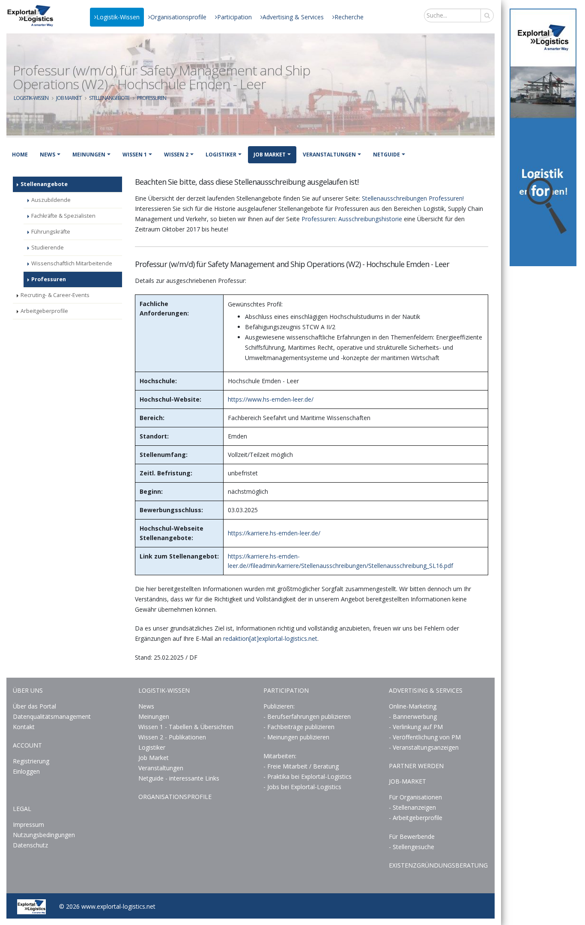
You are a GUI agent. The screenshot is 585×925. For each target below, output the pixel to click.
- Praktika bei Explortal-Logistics (307, 776)
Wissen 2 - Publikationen (172, 737)
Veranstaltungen (329, 154)
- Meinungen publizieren (296, 737)
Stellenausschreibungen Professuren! (413, 198)
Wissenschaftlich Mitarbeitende (71, 263)
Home (20, 154)
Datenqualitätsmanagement (52, 716)
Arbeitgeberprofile (44, 311)
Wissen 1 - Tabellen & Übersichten (186, 727)
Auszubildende (51, 200)
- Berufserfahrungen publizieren (307, 716)
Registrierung (31, 761)
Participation (234, 17)
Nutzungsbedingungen (44, 835)
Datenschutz (30, 845)
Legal (22, 809)
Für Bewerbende (412, 836)
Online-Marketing (412, 706)
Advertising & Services (293, 17)
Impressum (28, 824)
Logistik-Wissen (118, 17)
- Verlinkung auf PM (416, 727)
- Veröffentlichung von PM (425, 737)
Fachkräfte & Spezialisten (63, 215)
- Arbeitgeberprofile (415, 818)
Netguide (386, 154)
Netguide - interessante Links (178, 778)
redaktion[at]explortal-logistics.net (270, 638)
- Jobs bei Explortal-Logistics (302, 787)
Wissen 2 (176, 154)
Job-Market (407, 781)
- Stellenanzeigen (412, 807)
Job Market (68, 98)
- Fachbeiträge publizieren (298, 727)
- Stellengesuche (411, 847)
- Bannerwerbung (413, 716)
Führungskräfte (50, 231)
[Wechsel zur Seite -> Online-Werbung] (543, 137)
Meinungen (88, 154)
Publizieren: (279, 706)
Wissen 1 (134, 154)
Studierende (47, 247)
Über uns (28, 690)
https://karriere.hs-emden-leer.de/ (274, 533)
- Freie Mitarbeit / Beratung (301, 766)
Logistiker (221, 154)
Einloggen (26, 771)
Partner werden (416, 766)
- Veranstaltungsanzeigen (424, 747)
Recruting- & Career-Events (55, 295)
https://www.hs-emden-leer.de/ (270, 399)
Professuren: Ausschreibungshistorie (351, 219)
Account (27, 745)
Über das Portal (34, 706)
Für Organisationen (415, 797)
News (47, 154)
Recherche (349, 17)
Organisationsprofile (178, 17)
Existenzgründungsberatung (438, 865)
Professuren (151, 98)
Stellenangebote (109, 98)
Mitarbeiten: (279, 756)
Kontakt (24, 727)
